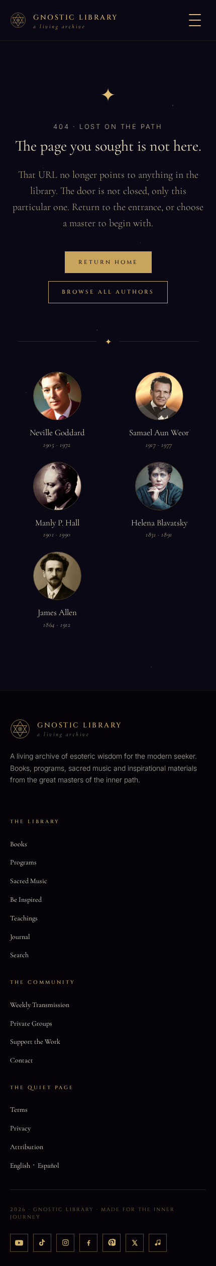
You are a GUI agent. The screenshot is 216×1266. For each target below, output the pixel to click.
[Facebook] (88, 1243)
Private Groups (31, 1023)
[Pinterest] (111, 1243)
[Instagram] (65, 1243)
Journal (20, 936)
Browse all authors (108, 292)
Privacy (20, 1128)
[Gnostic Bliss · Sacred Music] (158, 1243)
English (20, 1165)
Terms (19, 1109)
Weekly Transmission (39, 1005)
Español (48, 1165)
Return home (108, 262)
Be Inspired (26, 899)
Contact (21, 1060)
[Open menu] (195, 20)
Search (19, 955)
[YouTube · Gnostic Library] (19, 1243)
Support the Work (35, 1041)
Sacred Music (28, 881)
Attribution (26, 1147)
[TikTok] (42, 1243)
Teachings (24, 918)
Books (18, 844)
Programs (23, 862)
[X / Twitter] (135, 1243)
